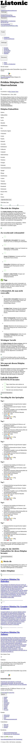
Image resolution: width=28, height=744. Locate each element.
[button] (2, 28)
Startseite (3, 77)
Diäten (2, 21)
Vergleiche (7, 15)
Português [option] (6, 704)
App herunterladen (5, 24)
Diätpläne (13, 16)
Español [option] (6, 701)
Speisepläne (8, 16)
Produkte (3, 15)
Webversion (7, 715)
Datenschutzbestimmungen (10, 732)
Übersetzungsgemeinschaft (10, 719)
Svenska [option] (6, 705)
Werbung (6, 726)
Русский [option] (6, 709)
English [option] (5, 697)
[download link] (4, 692)
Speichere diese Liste (6, 199)
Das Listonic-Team (13, 91)
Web (10, 25)
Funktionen (3, 10)
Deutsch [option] (6, 700)
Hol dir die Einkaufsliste (6, 105)
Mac (17, 25)
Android (3, 25)
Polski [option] (5, 698)
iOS (6, 25)
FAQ (5, 718)
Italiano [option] (5, 708)
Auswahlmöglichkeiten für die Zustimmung (11, 739)
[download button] (4, 74)
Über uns (6, 724)
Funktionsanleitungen (11, 10)
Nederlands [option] (6, 702)
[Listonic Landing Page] (14, 4)
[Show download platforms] (11, 24)
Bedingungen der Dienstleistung (12, 734)
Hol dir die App (4, 22)
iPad (8, 25)
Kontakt (6, 727)
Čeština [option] (5, 707)
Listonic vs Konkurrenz (9, 21)
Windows (13, 25)
